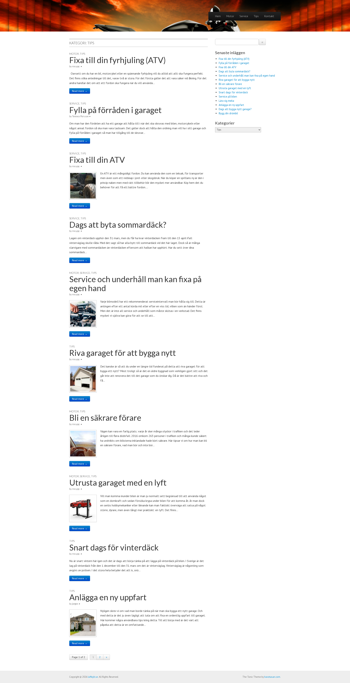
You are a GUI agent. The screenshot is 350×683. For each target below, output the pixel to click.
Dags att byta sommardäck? (117, 224)
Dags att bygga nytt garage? (235, 109)
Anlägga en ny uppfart (108, 597)
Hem (218, 16)
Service (244, 16)
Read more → (79, 91)
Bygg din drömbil (228, 113)
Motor (230, 16)
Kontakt (269, 16)
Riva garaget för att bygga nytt (122, 352)
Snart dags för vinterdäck (114, 547)
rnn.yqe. (76, 66)
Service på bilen (228, 96)
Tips (256, 16)
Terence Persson (80, 116)
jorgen (75, 603)
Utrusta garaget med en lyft (118, 482)
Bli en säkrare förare (105, 417)
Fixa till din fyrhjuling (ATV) (117, 60)
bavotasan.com (272, 676)
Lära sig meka (226, 100)
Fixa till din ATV (97, 159)
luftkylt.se (93, 676)
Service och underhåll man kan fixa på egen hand (135, 283)
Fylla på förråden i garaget (115, 110)
